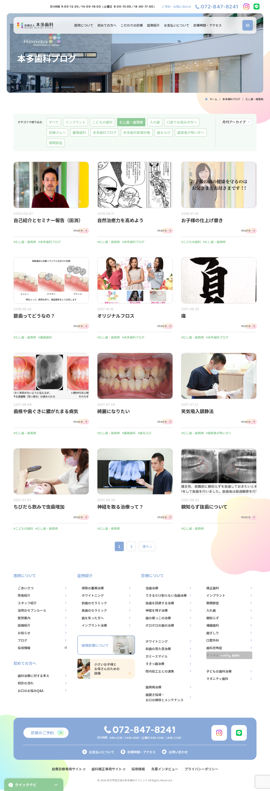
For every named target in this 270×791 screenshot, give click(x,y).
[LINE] (256, 6)
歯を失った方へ (93, 618)
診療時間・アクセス (207, 25)
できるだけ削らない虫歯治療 (166, 595)
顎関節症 (55, 142)
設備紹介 (24, 625)
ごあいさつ (26, 588)
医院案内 (24, 618)
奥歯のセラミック (94, 610)
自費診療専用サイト (67, 768)
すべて (54, 122)
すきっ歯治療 (155, 663)
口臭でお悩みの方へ (182, 122)
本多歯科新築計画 (136, 132)
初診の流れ (26, 683)
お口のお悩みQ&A (30, 690)
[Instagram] (246, 6)
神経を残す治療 (157, 610)
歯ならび (163, 132)
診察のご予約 (42, 732)
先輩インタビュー (164, 768)
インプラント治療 (94, 625)
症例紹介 (153, 25)
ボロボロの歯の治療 (160, 625)
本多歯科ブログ (104, 132)
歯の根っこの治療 (158, 618)
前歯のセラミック (94, 603)
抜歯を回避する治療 (160, 603)
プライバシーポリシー (201, 768)
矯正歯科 (212, 588)
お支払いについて (176, 25)
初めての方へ (106, 25)
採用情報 (24, 648)
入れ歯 (155, 122)
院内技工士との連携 (160, 671)
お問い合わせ (178, 752)
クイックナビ (25, 784)
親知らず (212, 618)
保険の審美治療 (93, 588)
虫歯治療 (152, 588)
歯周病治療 (153, 687)
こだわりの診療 (132, 25)
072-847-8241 (219, 7)
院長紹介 (24, 595)
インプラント (75, 122)
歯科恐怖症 (214, 648)
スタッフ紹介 (27, 603)
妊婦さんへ (57, 132)
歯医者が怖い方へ (190, 132)
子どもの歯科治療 (219, 671)
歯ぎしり (212, 633)
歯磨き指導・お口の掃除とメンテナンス (165, 697)
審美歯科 (79, 132)
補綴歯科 (212, 625)
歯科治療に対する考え (33, 675)
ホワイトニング (93, 595)
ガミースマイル (156, 656)
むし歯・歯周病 (131, 122)
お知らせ (24, 633)
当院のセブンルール (32, 610)
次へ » (147, 546)
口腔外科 (212, 640)
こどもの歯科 (102, 122)
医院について (83, 25)
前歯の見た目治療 (158, 648)
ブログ (22, 640)
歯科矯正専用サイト (107, 768)
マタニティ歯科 (217, 678)
